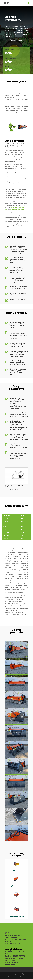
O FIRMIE (13, 968)
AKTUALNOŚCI (12, 970)
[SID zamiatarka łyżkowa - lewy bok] (16, 724)
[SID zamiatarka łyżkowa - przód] (16, 657)
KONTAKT (20, 970)
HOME (7, 968)
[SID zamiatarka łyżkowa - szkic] (16, 483)
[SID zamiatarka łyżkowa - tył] (16, 741)
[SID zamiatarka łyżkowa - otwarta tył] (16, 808)
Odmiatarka (16, 871)
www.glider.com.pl (22, 977)
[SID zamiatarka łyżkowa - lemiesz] (16, 824)
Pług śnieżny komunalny (16, 886)
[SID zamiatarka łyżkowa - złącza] (16, 841)
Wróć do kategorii (16, 40)
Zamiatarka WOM (16, 901)
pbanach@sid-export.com (15, 959)
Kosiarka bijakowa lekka (16, 916)
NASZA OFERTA (21, 968)
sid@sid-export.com (12, 964)
